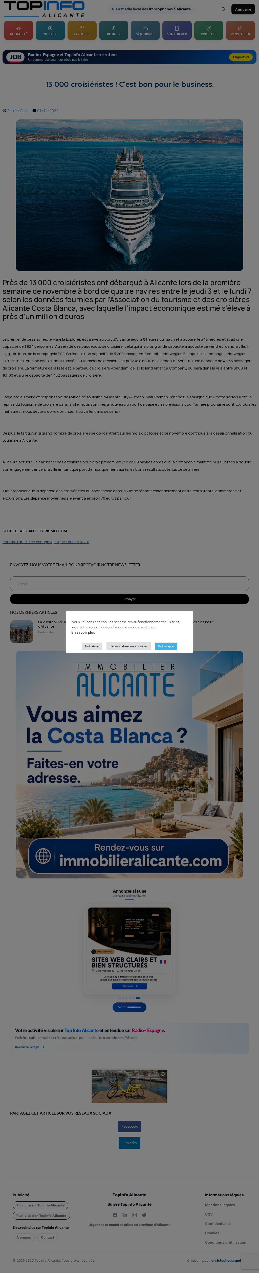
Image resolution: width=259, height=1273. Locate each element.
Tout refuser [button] (92, 646)
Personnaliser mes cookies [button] (129, 646)
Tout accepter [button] (166, 646)
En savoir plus (83, 632)
